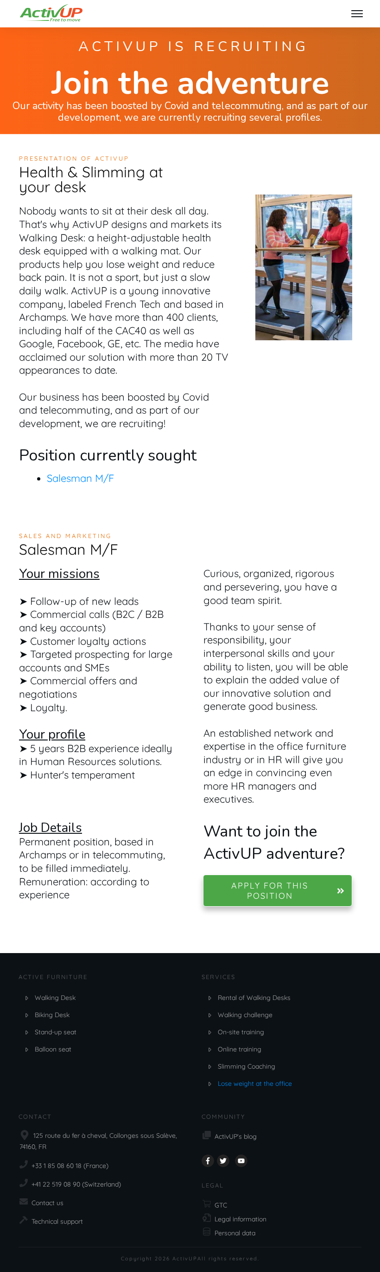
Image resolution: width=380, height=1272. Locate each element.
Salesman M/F (80, 478)
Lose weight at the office (255, 1083)
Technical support (57, 1221)
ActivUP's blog (236, 1136)
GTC (221, 1205)
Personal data (235, 1233)
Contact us (47, 1203)
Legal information (240, 1219)
